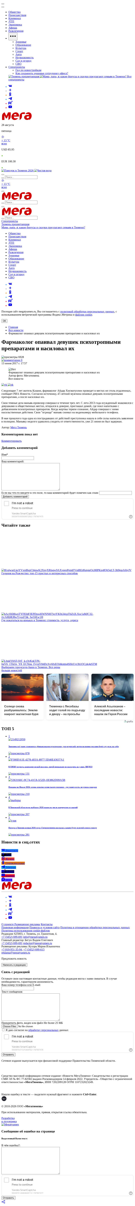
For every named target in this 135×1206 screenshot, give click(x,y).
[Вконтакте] (10, 86)
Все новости (15, 330)
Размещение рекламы (27, 924)
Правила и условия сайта (44, 927)
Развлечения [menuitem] (15, 30)
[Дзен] (10, 90)
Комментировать (11, 440)
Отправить (8, 1054)
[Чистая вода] (43, 170)
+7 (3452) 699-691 (11, 936)
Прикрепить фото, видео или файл (32, 1022)
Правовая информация (15, 927)
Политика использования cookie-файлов (25, 930)
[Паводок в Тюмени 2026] (17, 170)
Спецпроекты (9, 221)
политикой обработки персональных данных (87, 311)
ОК (4, 321)
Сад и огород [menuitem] (23, 60)
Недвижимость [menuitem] (24, 57)
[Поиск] (2, 174)
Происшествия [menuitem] (17, 15)
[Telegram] (10, 99)
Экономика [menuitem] (15, 24)
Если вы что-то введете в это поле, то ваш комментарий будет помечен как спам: (50, 492)
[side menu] (2, 7)
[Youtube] (10, 107)
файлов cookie (83, 314)
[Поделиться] (3, 1202)
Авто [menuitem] (18, 54)
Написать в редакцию (14, 965)
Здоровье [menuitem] (20, 41)
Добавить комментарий (15, 496)
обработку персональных (43, 1030)
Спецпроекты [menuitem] (16, 67)
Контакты (47, 924)
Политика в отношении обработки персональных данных (95, 927)
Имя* (4, 454)
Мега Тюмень (18, 427)
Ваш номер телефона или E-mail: (21, 984)
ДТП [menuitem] (11, 21)
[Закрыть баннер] (2, 3)
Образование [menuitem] (23, 44)
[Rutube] (10, 103)
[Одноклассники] (10, 95)
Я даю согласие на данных (36, 1030)
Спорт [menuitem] (19, 51)
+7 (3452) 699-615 (33, 949)
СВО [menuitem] (18, 63)
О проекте (7, 924)
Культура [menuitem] (20, 48)
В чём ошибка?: (10, 1145)
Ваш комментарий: (12, 461)
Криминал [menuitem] (14, 18)
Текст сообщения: (12, 991)
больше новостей (11, 670)
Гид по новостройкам (28, 70)
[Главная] (41, 119)
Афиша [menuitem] (12, 27)
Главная (13, 327)
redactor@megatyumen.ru (37, 943)
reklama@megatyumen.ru (15, 952)
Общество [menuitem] (14, 12)
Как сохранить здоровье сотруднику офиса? (41, 73)
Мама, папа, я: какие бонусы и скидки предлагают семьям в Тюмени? (43, 227)
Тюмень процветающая (15, 224)
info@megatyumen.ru (35, 936)
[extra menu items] (12, 36)
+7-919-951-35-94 (11, 949)
